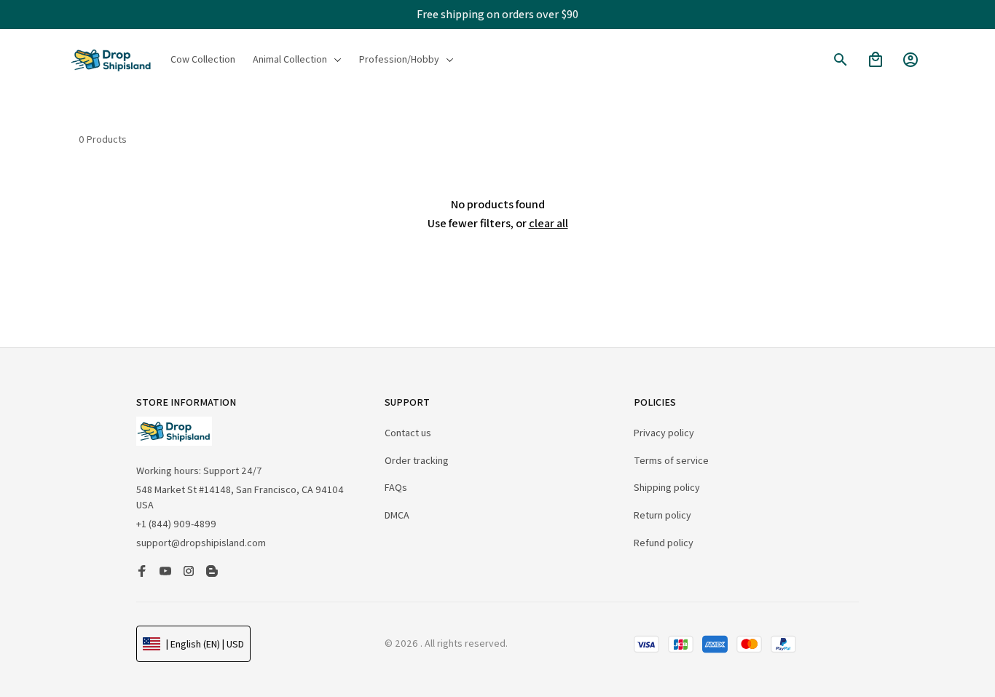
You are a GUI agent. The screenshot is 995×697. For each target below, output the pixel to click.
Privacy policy (664, 432)
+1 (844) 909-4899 (176, 523)
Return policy (662, 514)
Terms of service (671, 460)
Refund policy (663, 542)
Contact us (408, 432)
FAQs (396, 487)
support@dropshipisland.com (201, 542)
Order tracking (417, 460)
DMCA (397, 514)
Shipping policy (667, 487)
